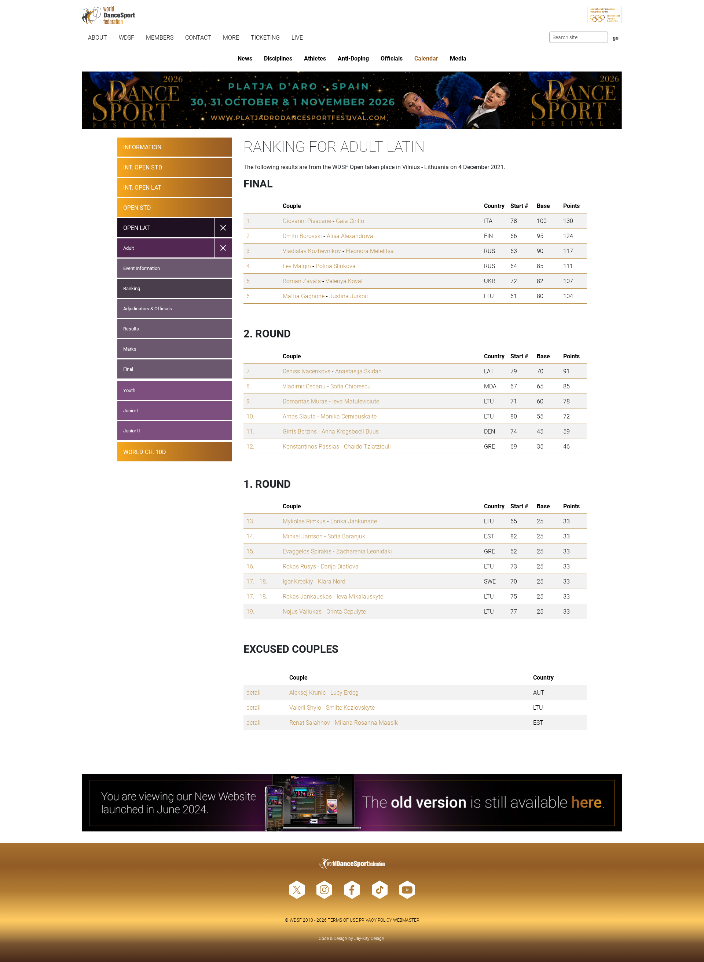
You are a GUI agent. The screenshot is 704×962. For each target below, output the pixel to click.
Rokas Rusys (299, 566)
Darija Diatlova (340, 566)
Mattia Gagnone (303, 296)
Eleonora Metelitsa (370, 251)
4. (248, 266)
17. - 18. (256, 581)
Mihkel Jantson (303, 536)
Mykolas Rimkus (304, 521)
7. (248, 371)
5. (248, 281)
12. (250, 446)
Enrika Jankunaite (353, 521)
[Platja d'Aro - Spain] (352, 100)
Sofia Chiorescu (350, 386)
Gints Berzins (300, 431)
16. (250, 566)
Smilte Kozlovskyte (350, 707)
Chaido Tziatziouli (367, 446)
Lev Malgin (297, 266)
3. (248, 251)
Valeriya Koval (344, 281)
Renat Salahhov (309, 722)
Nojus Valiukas (302, 611)
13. (250, 521)
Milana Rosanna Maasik (366, 722)
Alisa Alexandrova (350, 235)
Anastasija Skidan (358, 371)
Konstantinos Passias (311, 446)
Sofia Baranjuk (346, 536)
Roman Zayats (302, 281)
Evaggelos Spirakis (307, 551)
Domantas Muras (305, 401)
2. (248, 235)
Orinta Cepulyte (346, 611)
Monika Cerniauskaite (348, 416)
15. (250, 551)
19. (250, 611)
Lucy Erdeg (344, 692)
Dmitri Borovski (302, 235)
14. (250, 536)
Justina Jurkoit (348, 296)
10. (250, 416)
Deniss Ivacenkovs (306, 371)
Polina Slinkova (336, 266)
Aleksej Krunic (307, 692)
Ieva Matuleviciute (355, 401)
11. (250, 431)
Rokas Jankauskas (307, 596)
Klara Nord (331, 581)
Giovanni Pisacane (307, 220)
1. (248, 220)
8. (248, 386)
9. (248, 401)
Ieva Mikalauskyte (360, 596)
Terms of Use (343, 920)
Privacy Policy (375, 920)
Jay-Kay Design (369, 938)
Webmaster (406, 920)
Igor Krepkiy (298, 581)
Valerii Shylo (305, 707)
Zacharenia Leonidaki (364, 551)
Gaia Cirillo (350, 220)
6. (248, 296)
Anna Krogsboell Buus (350, 431)
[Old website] (352, 802)
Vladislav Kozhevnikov (312, 251)
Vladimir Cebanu (304, 386)
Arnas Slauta (299, 416)
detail (253, 692)
